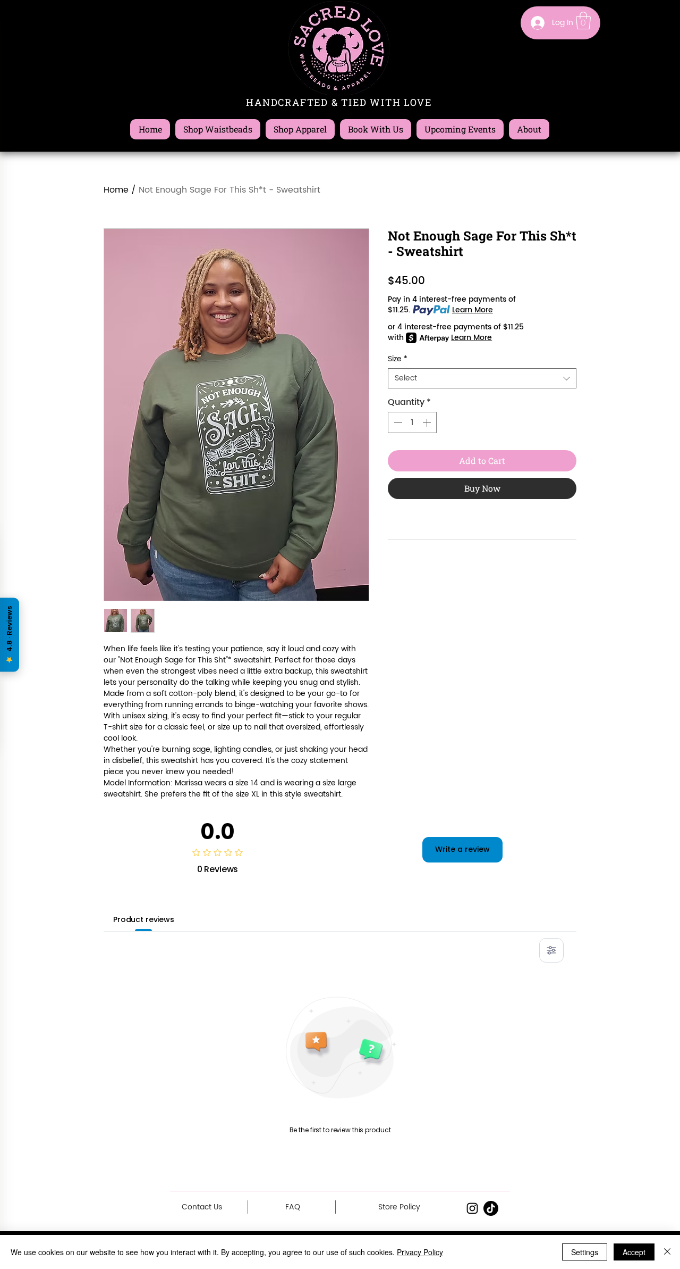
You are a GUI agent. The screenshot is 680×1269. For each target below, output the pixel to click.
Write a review (462, 849)
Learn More (472, 310)
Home (116, 190)
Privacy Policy (420, 1252)
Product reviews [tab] (143, 919)
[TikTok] (490, 1208)
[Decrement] (396, 422)
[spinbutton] (412, 422)
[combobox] (482, 378)
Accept (634, 1252)
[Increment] (427, 422)
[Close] (667, 1251)
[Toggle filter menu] (551, 950)
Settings (584, 1252)
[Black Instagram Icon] (472, 1208)
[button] (583, 20)
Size (397, 359)
